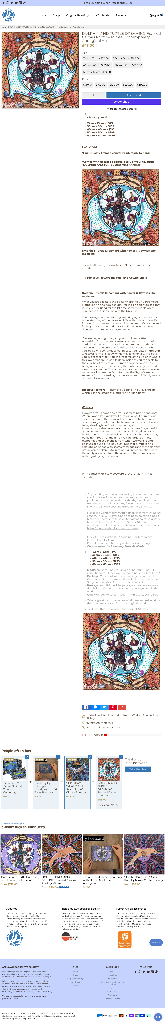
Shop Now (112, 979)
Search (113, 971)
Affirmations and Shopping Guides (113, 983)
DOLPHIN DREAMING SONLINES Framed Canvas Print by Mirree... (59, 880)
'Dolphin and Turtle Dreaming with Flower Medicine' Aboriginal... (102, 880)
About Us (113, 975)
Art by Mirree (67, 926)
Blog (113, 988)
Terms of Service (112, 999)
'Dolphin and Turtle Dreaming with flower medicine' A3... (20, 879)
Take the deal (138, 769)
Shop (56, 15)
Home (43, 15)
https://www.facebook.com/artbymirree (112, 528)
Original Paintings (78, 15)
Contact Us (113, 995)
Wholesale (102, 15)
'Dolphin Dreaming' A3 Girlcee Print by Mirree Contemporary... (144, 879)
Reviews (121, 15)
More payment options (122, 108)
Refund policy (113, 991)
